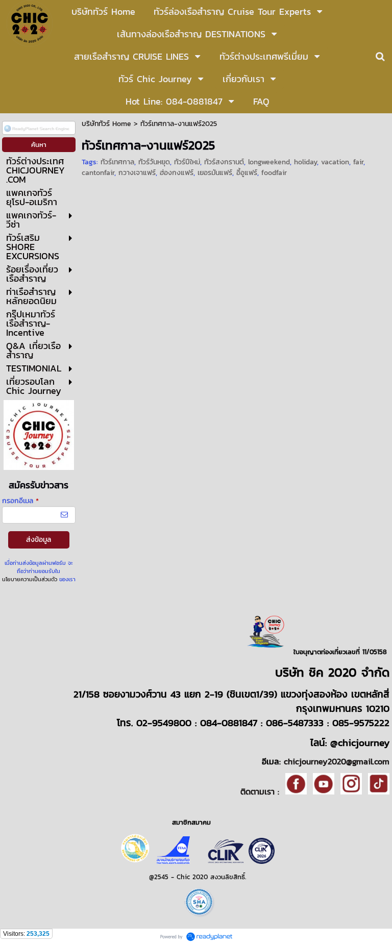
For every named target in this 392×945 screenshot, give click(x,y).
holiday (305, 162)
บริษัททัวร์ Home (106, 123)
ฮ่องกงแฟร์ (176, 172)
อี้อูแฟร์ (246, 172)
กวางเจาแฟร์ (137, 172)
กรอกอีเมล (20, 500)
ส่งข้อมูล (38, 539)
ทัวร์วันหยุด (154, 162)
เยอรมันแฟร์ (215, 172)
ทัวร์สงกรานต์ (224, 162)
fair (358, 162)
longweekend (269, 162)
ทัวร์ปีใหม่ (187, 162)
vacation (335, 162)
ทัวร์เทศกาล (117, 162)
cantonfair (98, 172)
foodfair (274, 172)
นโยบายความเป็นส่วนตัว (29, 579)
